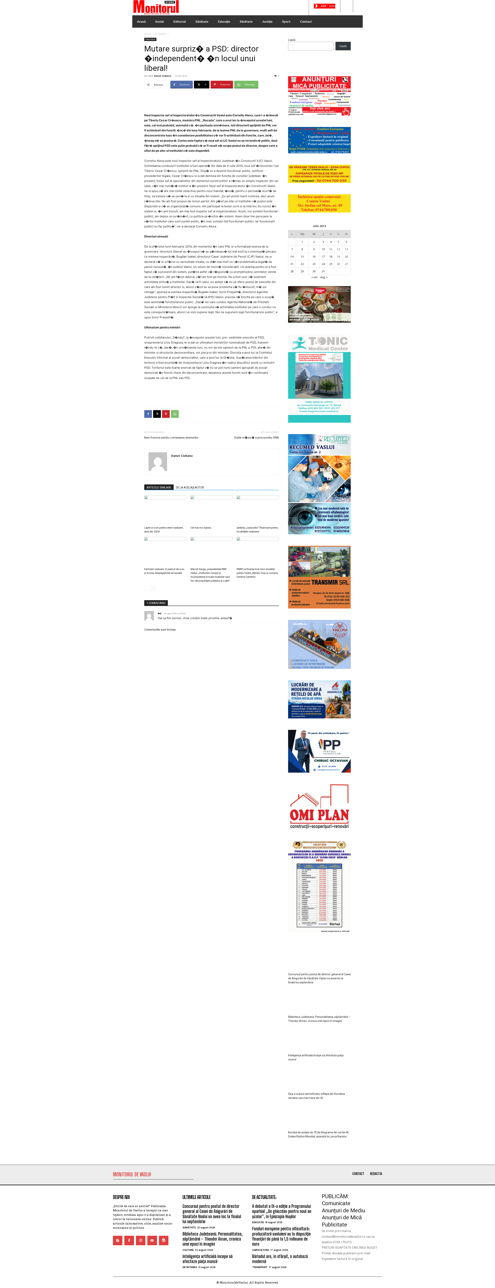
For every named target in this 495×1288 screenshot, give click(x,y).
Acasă (147, 33)
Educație (258, 1222)
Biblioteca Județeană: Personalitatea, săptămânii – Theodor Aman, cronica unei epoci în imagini (319, 1018)
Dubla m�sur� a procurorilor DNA (256, 437)
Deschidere (160, 33)
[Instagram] (140, 1240)
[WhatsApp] (175, 414)
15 (302, 256)
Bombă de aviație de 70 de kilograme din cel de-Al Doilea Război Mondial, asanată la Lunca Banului (318, 1134)
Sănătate (189, 1227)
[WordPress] (163, 1240)
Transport (260, 1267)
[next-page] (152, 588)
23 (314, 264)
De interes (190, 1267)
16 (314, 256)
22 (302, 264)
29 (302, 271)
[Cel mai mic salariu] (211, 509)
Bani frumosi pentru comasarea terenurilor (171, 437)
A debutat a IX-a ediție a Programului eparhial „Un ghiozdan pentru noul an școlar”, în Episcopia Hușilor (281, 1211)
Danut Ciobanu (162, 75)
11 (330, 249)
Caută (291, 40)
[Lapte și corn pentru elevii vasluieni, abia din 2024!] (165, 509)
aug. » (324, 277)
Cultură (188, 1250)
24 (323, 264)
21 (292, 264)
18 (330, 256)
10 (323, 249)
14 (292, 256)
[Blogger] (117, 1240)
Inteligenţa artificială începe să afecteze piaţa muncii (316, 1057)
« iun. (315, 277)
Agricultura (260, 1250)
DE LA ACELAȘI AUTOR (190, 487)
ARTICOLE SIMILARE (159, 487)
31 (323, 271)
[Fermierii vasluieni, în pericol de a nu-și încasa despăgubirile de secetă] (165, 551)
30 (314, 271)
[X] (157, 414)
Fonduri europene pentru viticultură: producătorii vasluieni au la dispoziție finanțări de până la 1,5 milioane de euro (281, 1236)
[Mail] (152, 1240)
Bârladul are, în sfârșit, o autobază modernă (280, 1259)
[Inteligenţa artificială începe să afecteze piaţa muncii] (319, 1038)
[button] (346, 6)
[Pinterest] (166, 414)
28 (292, 271)
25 (330, 264)
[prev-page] (146, 588)
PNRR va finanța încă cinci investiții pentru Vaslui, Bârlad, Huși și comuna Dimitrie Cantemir (257, 573)
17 (323, 256)
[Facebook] (148, 414)
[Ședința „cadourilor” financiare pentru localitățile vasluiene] (258, 509)
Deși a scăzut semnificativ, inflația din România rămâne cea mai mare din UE (316, 1095)
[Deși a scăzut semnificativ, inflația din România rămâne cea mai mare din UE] (319, 1076)
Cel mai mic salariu (200, 527)
